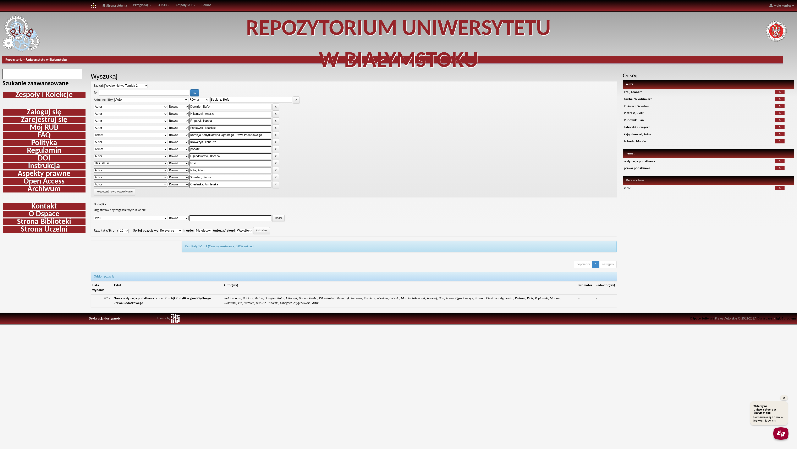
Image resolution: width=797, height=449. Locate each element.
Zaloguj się (44, 112)
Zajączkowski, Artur (638, 134)
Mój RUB (44, 127)
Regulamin (44, 150)
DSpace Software (702, 318)
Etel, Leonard (633, 92)
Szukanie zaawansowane (35, 83)
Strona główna (116, 5)
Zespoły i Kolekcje (44, 95)
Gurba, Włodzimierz (638, 99)
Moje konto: (782, 5)
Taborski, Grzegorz (637, 127)
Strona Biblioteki (44, 221)
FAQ (44, 135)
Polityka (44, 143)
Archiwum (44, 189)
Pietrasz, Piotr (634, 113)
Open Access (44, 181)
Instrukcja (44, 166)
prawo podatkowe (637, 168)
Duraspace (764, 318)
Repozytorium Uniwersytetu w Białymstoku (36, 60)
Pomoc (206, 5)
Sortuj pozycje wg (145, 230)
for (96, 92)
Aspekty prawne (44, 173)
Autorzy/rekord (224, 230)
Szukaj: (99, 86)
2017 (627, 188)
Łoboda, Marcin (635, 141)
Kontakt (44, 206)
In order (188, 230)
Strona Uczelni (44, 229)
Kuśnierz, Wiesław (636, 106)
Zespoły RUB (184, 5)
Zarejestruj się (44, 120)
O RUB (162, 5)
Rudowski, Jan (634, 120)
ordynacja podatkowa (639, 161)
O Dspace (44, 214)
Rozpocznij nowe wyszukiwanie (115, 191)
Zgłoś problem (786, 318)
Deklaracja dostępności (105, 318)
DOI (44, 158)
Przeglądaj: (141, 5)
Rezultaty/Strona (106, 230)
